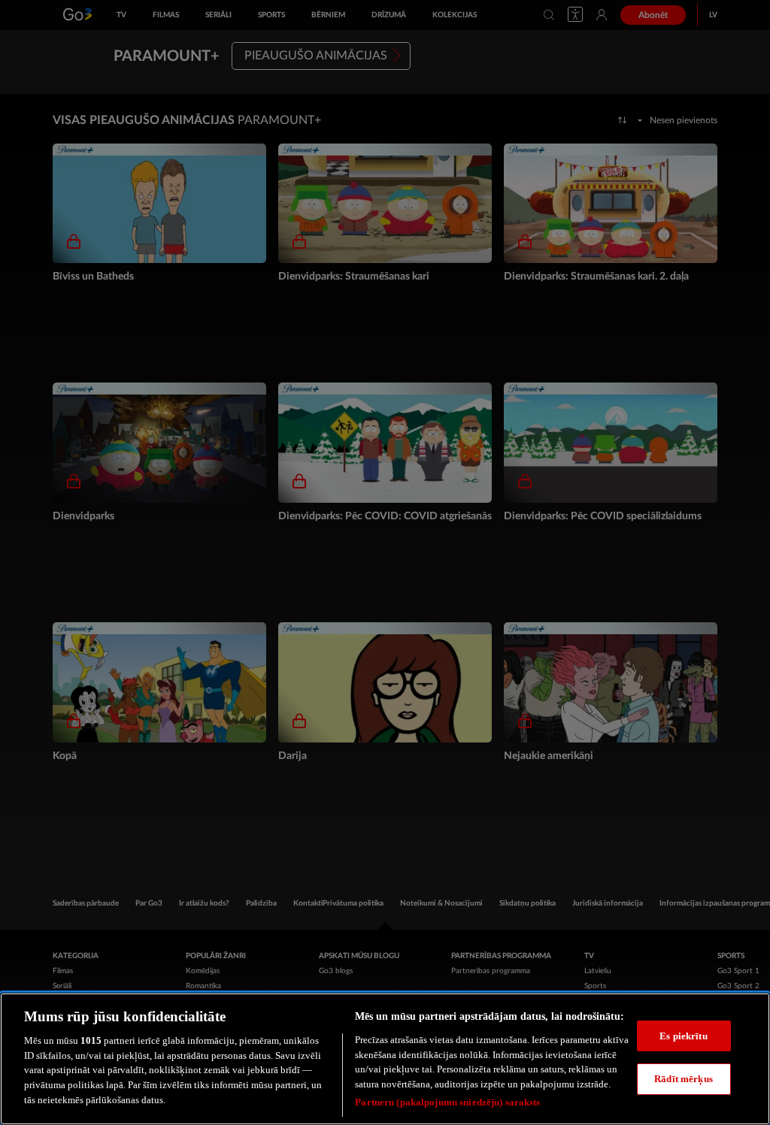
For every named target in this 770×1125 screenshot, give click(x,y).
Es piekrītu (683, 1036)
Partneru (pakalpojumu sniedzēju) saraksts (447, 1102)
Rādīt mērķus (683, 1078)
